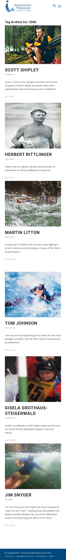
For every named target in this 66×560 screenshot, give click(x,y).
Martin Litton (22, 232)
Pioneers (9, 500)
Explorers (9, 159)
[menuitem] (53, 6)
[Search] (53, 6)
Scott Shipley (22, 69)
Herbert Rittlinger (28, 154)
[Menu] (59, 6)
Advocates (10, 237)
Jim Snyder (18, 495)
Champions (10, 75)
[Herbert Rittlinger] (33, 126)
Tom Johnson (21, 323)
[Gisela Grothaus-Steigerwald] (33, 379)
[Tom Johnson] (33, 294)
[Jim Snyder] (33, 466)
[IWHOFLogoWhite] (27, 6)
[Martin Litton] (33, 204)
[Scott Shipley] (33, 44)
